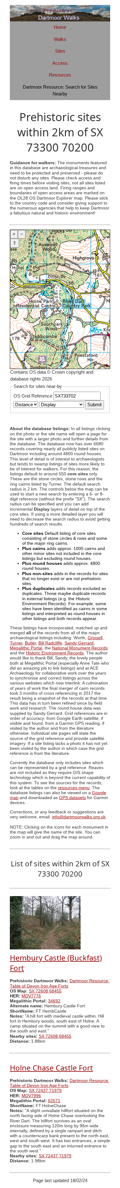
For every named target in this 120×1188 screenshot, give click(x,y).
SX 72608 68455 (45, 991)
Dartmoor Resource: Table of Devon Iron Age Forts (59, 983)
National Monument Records (80, 648)
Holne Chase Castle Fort (51, 1068)
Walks (60, 39)
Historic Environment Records (55, 653)
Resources (60, 74)
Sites (60, 51)
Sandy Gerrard (79, 643)
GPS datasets (72, 797)
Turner (16, 643)
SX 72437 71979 (45, 1090)
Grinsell (95, 638)
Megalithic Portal (26, 648)
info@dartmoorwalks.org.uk (79, 817)
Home (60, 27)
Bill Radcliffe (50, 643)
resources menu (74, 787)
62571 (54, 1100)
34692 (54, 1001)
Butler (30, 643)
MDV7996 (31, 1095)
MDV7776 (31, 996)
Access (60, 63)
